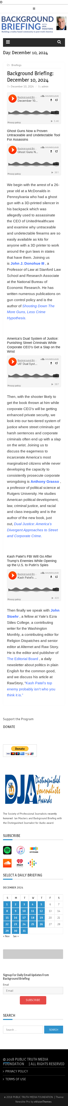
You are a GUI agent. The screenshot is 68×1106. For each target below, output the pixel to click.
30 (15, 931)
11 (32, 911)
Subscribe (33, 1000)
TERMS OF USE (15, 1079)
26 (41, 924)
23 (15, 924)
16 (15, 917)
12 (41, 911)
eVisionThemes (43, 1101)
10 (24, 911)
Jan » (16, 936)
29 (6, 931)
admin (45, 86)
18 (32, 917)
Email (6, 984)
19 (41, 917)
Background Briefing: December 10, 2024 (30, 76)
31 (24, 931)
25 (32, 924)
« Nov (6, 936)
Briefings (17, 65)
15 (7, 917)
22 (6, 924)
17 (24, 917)
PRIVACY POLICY (16, 1071)
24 (24, 924)
